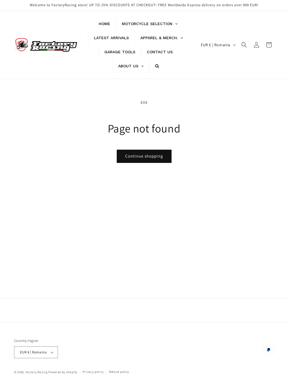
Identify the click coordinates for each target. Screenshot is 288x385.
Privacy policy (93, 372)
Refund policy (119, 372)
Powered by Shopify (62, 372)
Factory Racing (37, 372)
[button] (244, 45)
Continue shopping (144, 156)
